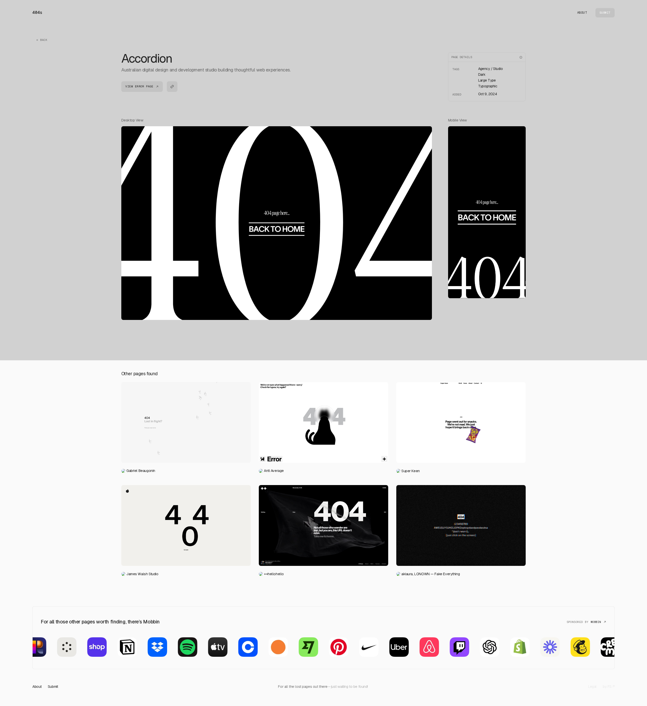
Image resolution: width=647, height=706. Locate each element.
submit (605, 12)
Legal (592, 687)
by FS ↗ (609, 687)
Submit (53, 687)
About (582, 12)
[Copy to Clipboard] (172, 86)
